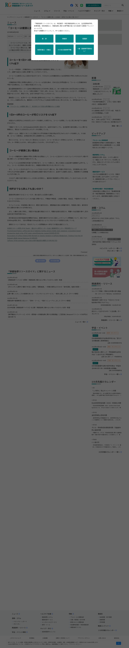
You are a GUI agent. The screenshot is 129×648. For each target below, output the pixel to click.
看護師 (84, 39)
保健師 (64, 39)
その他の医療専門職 (64, 50)
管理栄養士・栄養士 (44, 50)
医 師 (44, 39)
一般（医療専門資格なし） (84, 50)
